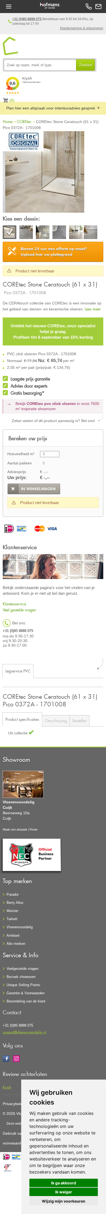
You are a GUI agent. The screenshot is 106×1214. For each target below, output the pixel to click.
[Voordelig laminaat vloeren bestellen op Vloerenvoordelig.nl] (11, 46)
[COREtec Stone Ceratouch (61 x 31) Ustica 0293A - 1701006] (90, 233)
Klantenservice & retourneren (81, 28)
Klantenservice (14, 603)
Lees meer (93, 309)
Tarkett (12, 919)
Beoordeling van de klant (26, 1001)
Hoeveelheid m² (21, 454)
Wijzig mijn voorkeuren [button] (63, 1201)
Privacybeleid (14, 1104)
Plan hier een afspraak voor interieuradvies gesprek (51, 108)
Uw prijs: (17, 477)
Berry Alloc (15, 903)
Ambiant (13, 935)
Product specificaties (22, 719)
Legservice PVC (17, 671)
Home (8, 121)
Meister (12, 911)
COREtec (24, 121)
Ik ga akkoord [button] (63, 1183)
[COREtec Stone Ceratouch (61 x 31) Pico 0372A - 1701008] (43, 172)
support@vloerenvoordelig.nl (24, 1032)
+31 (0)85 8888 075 (27, 19)
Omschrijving (56, 720)
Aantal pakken (19, 463)
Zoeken (85, 65)
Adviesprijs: (17, 472)
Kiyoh (7, 1087)
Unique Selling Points (23, 985)
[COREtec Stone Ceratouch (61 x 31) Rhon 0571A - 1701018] (42, 233)
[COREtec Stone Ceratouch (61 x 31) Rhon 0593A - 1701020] (59, 233)
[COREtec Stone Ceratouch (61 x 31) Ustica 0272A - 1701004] (76, 233)
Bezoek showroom (21, 977)
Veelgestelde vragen (22, 969)
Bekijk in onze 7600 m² (57, 406)
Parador (13, 894)
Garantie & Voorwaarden (26, 993)
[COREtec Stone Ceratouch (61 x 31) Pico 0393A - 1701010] (26, 233)
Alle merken (16, 944)
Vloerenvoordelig (20, 927)
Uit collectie (18, 733)
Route (34, 829)
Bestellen (79, 720)
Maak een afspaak (15, 829)
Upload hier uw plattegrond (54, 252)
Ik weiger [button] (63, 1192)
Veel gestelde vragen (19, 609)
